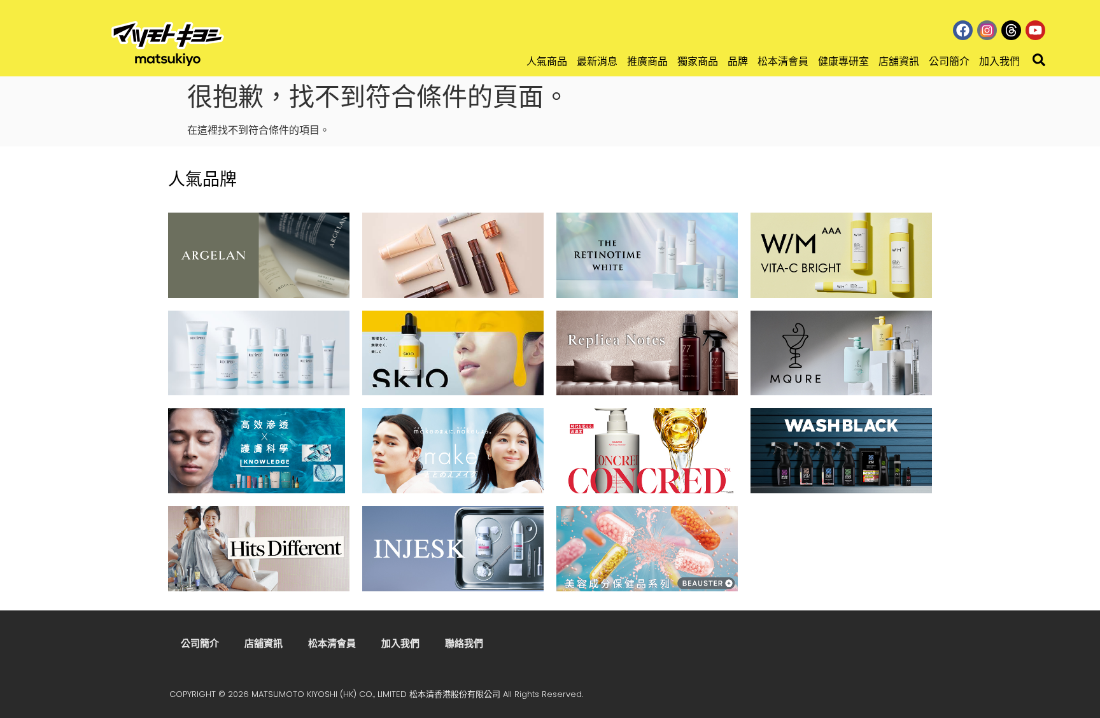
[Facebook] (963, 30)
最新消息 (597, 61)
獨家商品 (697, 61)
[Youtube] (1035, 30)
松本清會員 (783, 61)
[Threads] (1011, 30)
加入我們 (999, 61)
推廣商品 (647, 61)
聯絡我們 (464, 643)
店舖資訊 (898, 61)
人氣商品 (546, 61)
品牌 (738, 61)
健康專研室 (843, 61)
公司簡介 (949, 61)
